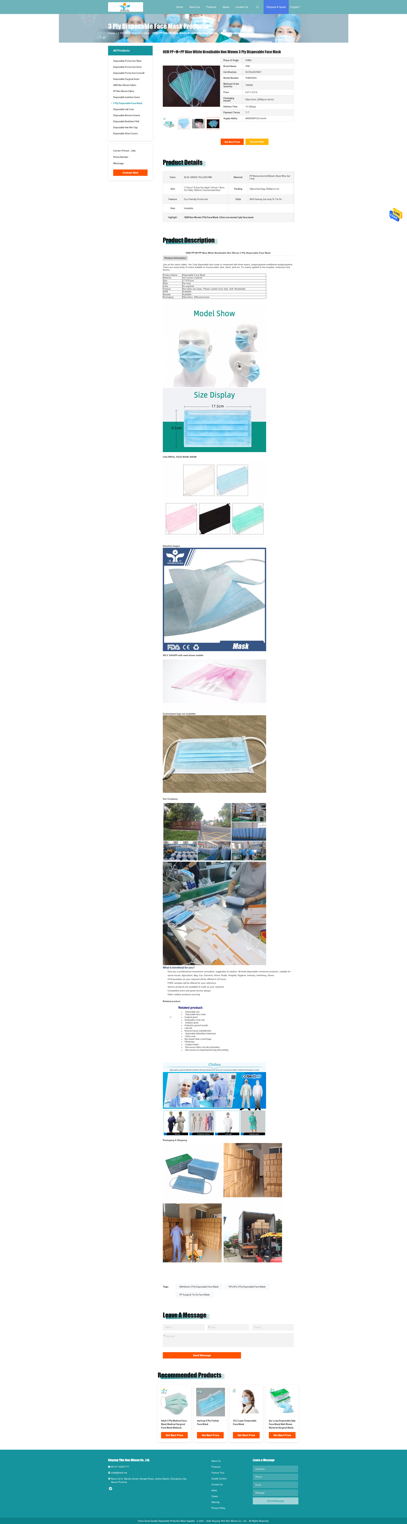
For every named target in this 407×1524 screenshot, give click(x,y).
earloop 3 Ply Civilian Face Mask (208, 1422)
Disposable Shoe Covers (125, 133)
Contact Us (241, 7)
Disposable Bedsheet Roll (126, 121)
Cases (214, 1496)
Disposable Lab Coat (123, 109)
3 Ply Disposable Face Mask (134, 33)
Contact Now (130, 172)
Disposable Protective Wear (127, 61)
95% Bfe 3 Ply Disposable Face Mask (247, 1286)
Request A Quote (276, 7)
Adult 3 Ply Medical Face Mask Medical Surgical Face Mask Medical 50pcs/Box (174, 1424)
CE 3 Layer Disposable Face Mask (244, 1422)
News (226, 7)
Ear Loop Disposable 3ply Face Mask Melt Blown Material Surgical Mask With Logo (282, 1424)
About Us (194, 7)
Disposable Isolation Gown (126, 97)
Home (179, 7)
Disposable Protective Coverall (128, 73)
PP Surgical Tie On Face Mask (194, 1294)
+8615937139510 (134, 163)
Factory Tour (217, 1472)
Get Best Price (232, 142)
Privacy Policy (218, 1508)
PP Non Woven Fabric (124, 91)
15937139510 (137, 157)
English (294, 7)
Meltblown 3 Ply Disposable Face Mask (199, 1286)
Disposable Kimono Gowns (126, 115)
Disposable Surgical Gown (126, 79)
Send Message (202, 1355)
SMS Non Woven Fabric (124, 85)
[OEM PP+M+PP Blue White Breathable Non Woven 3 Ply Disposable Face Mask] (191, 86)
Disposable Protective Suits (127, 67)
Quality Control (218, 1478)
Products (211, 7)
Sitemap (215, 1502)
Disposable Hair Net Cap (125, 127)
